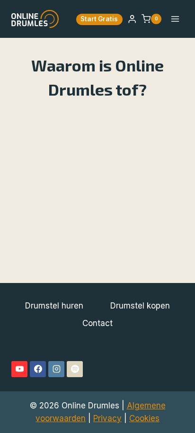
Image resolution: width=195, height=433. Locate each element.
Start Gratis (99, 19)
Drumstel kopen (140, 305)
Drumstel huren (54, 305)
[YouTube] (19, 369)
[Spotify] (75, 369)
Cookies (144, 418)
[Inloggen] (132, 19)
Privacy (107, 418)
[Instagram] (56, 369)
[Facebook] (38, 369)
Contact (97, 323)
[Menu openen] (175, 18)
